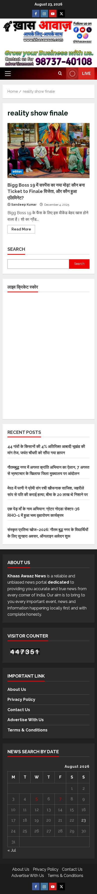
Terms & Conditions (27, 730)
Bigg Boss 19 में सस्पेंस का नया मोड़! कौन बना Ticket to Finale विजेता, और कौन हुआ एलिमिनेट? (48, 150)
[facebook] (36, 13)
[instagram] (44, 13)
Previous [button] (9, 58)
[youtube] (52, 13)
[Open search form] (60, 73)
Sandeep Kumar (24, 204)
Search (16, 249)
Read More (23, 228)
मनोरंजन (17, 172)
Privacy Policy (21, 699)
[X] (61, 13)
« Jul (11, 850)
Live (86, 73)
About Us (16, 689)
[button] (7, 73)
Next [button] (88, 58)
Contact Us (18, 709)
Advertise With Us (25, 719)
